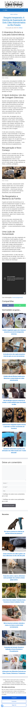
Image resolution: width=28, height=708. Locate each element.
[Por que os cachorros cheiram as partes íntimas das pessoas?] (14, 528)
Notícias (16, 14)
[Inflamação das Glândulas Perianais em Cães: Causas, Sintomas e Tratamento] (14, 668)
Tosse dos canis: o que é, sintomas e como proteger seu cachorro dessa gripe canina (14, 577)
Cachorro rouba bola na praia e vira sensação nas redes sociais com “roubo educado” (14, 450)
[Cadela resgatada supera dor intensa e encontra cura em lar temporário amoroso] (14, 327)
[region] (14, 696)
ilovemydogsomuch (17, 297)
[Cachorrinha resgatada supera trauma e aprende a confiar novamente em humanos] (14, 421)
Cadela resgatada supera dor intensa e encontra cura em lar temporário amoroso (14, 332)
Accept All (14, 697)
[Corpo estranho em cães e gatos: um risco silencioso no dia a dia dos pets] (14, 550)
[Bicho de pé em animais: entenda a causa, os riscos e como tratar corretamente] (14, 620)
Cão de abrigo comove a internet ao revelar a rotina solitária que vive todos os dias (14, 402)
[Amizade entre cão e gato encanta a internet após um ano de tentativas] (14, 351)
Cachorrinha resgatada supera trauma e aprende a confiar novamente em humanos (14, 426)
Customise (14, 701)
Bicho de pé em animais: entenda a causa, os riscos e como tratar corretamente (14, 625)
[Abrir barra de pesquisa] (24, 10)
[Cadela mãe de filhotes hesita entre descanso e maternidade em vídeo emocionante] (14, 373)
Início (11, 14)
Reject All (14, 705)
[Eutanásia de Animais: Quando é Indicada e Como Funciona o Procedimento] (14, 644)
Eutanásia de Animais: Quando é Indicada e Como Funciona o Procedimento (14, 649)
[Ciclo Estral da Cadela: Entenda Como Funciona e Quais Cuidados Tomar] (14, 597)
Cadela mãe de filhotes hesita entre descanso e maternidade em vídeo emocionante (14, 378)
